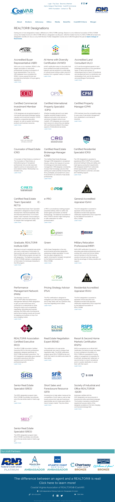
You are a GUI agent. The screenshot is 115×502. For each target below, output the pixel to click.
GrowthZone (78, 500)
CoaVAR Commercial (69, 6)
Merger (93, 22)
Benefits (66, 22)
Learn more (17, 82)
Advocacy (39, 22)
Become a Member (66, 4)
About (19, 22)
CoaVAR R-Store (80, 22)
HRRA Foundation (54, 8)
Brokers (28, 22)
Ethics (49, 22)
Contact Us (64, 8)
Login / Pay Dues (53, 4)
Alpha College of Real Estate (53, 6)
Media (57, 22)
